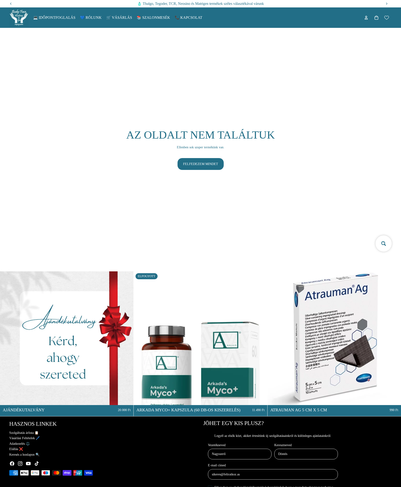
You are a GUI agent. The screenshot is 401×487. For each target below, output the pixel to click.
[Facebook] (12, 463)
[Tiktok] (36, 463)
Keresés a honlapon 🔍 (24, 454)
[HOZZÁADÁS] (394, 398)
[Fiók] (366, 18)
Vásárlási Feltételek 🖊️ (24, 438)
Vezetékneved (217, 445)
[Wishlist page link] (386, 17)
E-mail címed (217, 465)
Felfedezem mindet (200, 164)
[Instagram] (20, 463)
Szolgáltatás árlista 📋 (24, 433)
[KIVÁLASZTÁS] (126, 398)
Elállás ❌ (16, 449)
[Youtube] (28, 463)
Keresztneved (283, 445)
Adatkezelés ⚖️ (19, 443)
